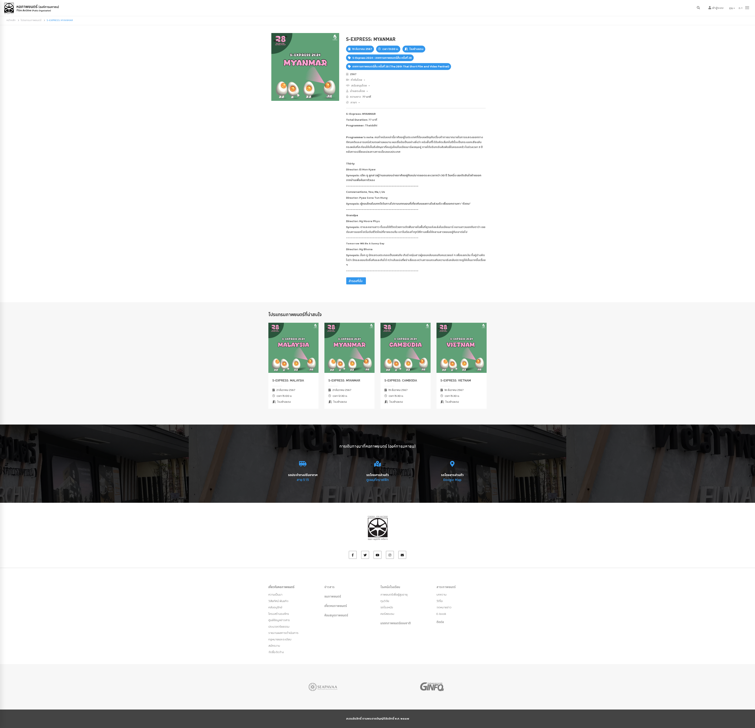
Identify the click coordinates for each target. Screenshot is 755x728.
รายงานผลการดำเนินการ (283, 633)
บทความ (441, 594)
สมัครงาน (274, 645)
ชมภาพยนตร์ (332, 596)
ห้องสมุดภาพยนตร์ (336, 615)
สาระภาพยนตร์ (446, 587)
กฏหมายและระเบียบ (279, 639)
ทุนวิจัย (384, 601)
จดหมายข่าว (443, 607)
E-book (441, 613)
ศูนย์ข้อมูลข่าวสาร (279, 620)
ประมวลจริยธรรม (278, 626)
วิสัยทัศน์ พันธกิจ (278, 601)
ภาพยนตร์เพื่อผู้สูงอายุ (394, 594)
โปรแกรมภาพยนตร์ (31, 20)
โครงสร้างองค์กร (278, 613)
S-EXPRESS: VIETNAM (455, 380)
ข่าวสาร (329, 587)
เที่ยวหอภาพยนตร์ (335, 605)
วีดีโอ (439, 601)
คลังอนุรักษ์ (275, 607)
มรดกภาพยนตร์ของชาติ (395, 623)
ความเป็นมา (275, 594)
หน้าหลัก (11, 20)
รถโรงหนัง (386, 607)
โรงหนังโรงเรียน (390, 587)
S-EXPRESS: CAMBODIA (400, 380)
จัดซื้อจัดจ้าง (276, 652)
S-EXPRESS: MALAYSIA (288, 380)
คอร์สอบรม (387, 613)
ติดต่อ (440, 622)
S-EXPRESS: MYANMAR (344, 380)
